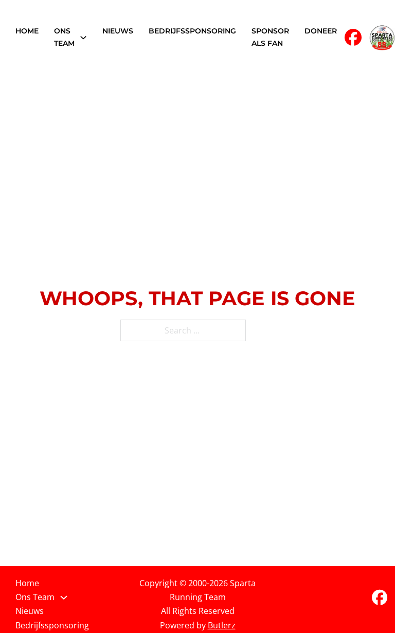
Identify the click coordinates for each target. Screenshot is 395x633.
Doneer (320, 31)
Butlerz (222, 625)
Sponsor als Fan (270, 37)
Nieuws (117, 31)
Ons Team (64, 37)
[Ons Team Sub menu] (83, 37)
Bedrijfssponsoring (192, 31)
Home (27, 31)
